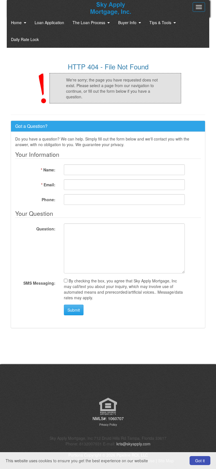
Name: (48, 170)
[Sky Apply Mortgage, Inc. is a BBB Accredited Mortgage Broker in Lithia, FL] (108, 383)
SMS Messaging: (39, 283)
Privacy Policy (108, 425)
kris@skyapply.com (133, 444)
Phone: (48, 199)
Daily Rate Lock (25, 39)
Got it (200, 460)
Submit (74, 310)
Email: (48, 184)
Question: (45, 229)
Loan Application (49, 22)
